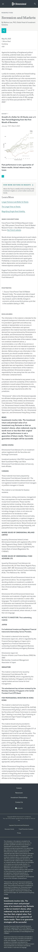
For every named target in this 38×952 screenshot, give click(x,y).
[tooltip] (3, 176)
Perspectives (7, 12)
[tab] (19, 4)
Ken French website (14, 230)
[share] (4, 30)
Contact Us (19, 802)
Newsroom (19, 793)
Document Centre (9, 829)
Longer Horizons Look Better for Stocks (15, 202)
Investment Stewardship (19, 797)
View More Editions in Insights (17, 185)
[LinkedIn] (19, 808)
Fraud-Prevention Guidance (26, 829)
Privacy (19, 833)
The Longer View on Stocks (11, 207)
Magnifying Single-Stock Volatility (13, 211)
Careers (19, 788)
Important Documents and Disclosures (19, 825)
